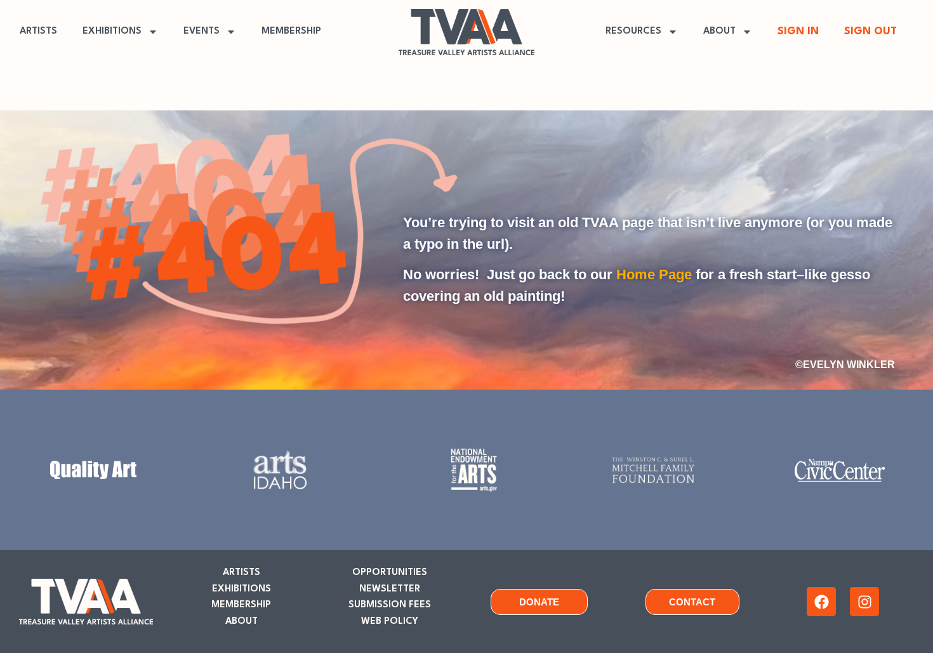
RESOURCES (633, 31)
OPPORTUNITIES (389, 572)
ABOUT (719, 31)
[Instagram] (864, 601)
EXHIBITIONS (112, 31)
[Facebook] (821, 601)
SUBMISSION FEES (389, 605)
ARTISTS (38, 31)
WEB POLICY (389, 621)
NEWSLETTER (389, 589)
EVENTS (201, 31)
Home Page (654, 274)
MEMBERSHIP (291, 31)
